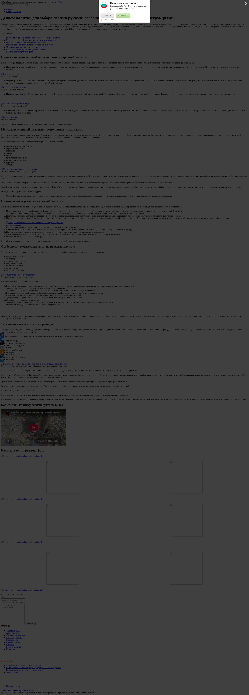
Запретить (107, 15)
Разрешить (122, 15)
